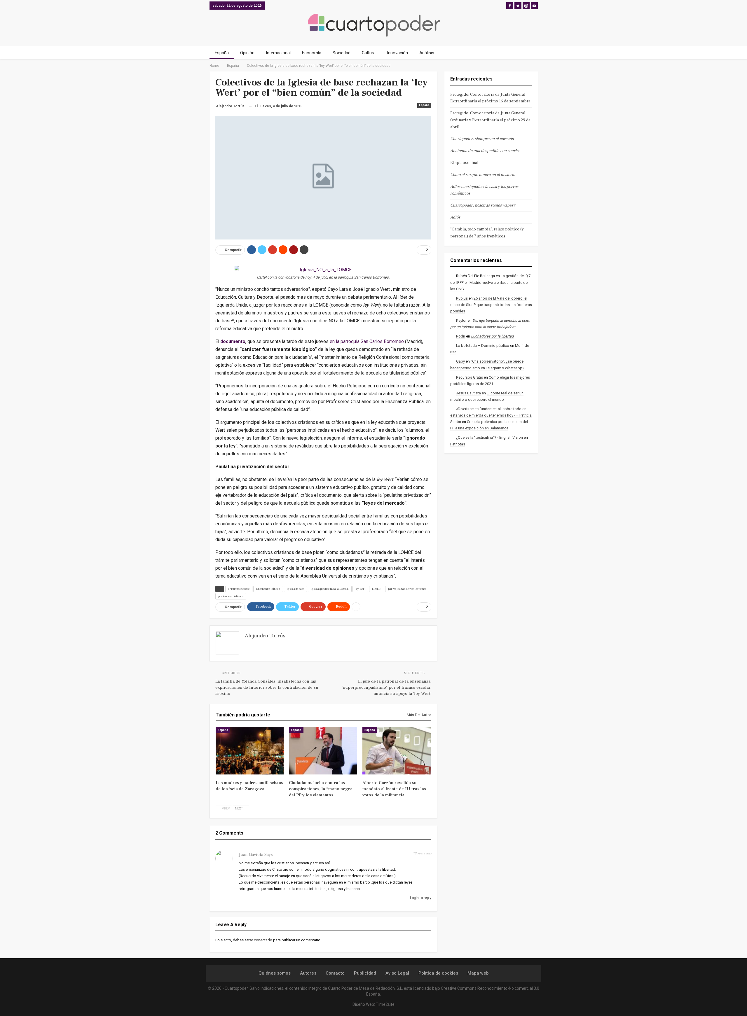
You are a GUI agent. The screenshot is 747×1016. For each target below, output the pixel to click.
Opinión (247, 52)
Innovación (397, 52)
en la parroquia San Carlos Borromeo (367, 341)
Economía (311, 52)
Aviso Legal (397, 973)
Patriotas (457, 444)
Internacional (278, 52)
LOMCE (376, 589)
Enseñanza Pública (268, 589)
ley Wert (360, 589)
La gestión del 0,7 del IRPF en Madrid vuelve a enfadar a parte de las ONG (490, 282)
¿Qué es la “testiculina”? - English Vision (489, 437)
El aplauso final (464, 162)
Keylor (461, 320)
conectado (263, 940)
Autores (308, 973)
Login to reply (420, 898)
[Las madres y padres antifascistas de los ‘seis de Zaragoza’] (250, 751)
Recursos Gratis (469, 377)
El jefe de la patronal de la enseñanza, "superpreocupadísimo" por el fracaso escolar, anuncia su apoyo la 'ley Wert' (386, 687)
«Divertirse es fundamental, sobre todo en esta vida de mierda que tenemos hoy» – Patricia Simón (491, 415)
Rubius (462, 298)
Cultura (369, 52)
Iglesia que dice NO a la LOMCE (330, 589)
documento (232, 341)
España (222, 52)
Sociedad (341, 52)
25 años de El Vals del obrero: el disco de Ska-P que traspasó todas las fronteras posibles (491, 304)
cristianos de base (238, 589)
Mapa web (478, 973)
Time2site (385, 1004)
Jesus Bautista (468, 393)
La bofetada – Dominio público (482, 345)
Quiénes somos (275, 973)
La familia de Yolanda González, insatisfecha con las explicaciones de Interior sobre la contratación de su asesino (266, 687)
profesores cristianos (230, 596)
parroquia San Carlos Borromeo (407, 589)
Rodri (460, 336)
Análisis (426, 52)
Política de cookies (438, 973)
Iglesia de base (295, 589)
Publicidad (365, 973)
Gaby (460, 361)
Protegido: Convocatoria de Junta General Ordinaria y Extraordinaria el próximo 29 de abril (490, 120)
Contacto (335, 973)
